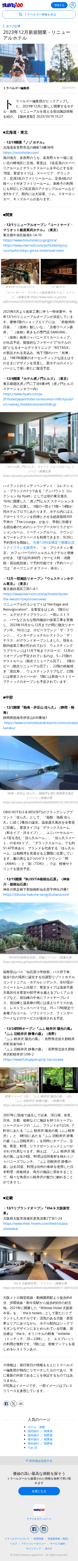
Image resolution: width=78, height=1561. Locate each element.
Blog (48, 1548)
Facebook (34, 1529)
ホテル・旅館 (36, 1427)
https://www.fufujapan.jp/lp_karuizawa (33, 1059)
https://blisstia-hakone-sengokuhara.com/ (36, 894)
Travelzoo (12, 5)
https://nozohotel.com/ (21, 152)
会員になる (39, 1491)
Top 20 (32, 1447)
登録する (59, 5)
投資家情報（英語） (59, 1538)
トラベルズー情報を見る (39, 14)
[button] (6, 1404)
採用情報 (38, 1538)
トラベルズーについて (17, 1538)
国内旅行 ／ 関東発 (40, 1431)
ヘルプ (13, 1543)
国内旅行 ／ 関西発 (40, 1435)
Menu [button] (73, 5)
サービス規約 (57, 1543)
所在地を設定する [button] (40, 1461)
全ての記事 (13, 26)
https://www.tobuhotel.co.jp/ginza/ (30, 240)
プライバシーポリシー (33, 1543)
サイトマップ (33, 1548)
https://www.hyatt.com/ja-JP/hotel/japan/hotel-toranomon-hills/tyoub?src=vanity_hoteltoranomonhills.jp (38, 399)
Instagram (44, 1529)
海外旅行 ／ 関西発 (40, 1443)
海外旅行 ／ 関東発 (40, 1439)
